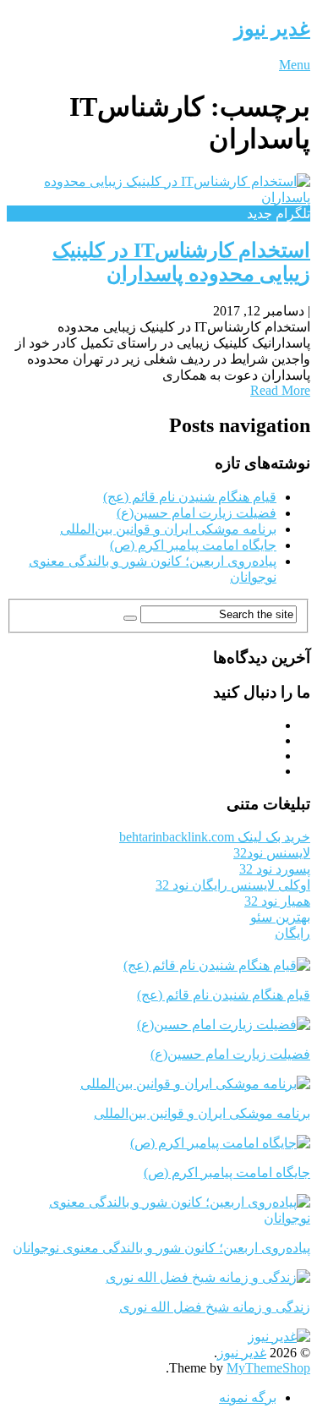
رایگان (292, 933)
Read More (280, 390)
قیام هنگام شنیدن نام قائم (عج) (189, 497)
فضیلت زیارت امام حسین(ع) (196, 513)
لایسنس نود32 (271, 853)
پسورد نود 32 (274, 869)
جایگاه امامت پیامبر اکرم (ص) (193, 545)
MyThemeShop (268, 1368)
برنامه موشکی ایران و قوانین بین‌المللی (168, 529)
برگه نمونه (247, 1397)
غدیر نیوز (272, 29)
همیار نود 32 (277, 901)
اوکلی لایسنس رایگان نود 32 (233, 885)
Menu (294, 65)
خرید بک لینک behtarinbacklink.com (214, 837)
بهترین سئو (280, 917)
